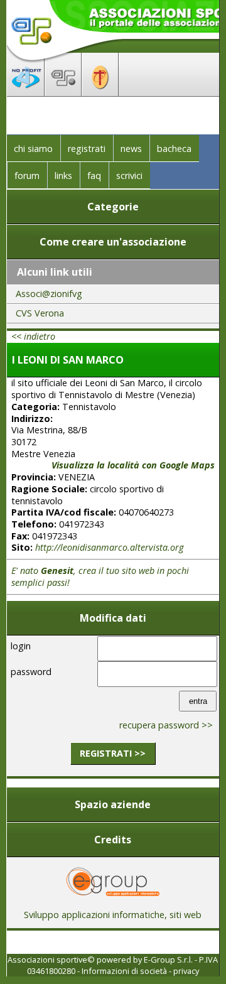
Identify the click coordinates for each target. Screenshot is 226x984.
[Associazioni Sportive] (63, 92)
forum (27, 175)
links (63, 175)
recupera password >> (166, 725)
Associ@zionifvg (49, 294)
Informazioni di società (124, 970)
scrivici (129, 175)
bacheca (174, 148)
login (21, 646)
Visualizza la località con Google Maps (133, 465)
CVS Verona (40, 313)
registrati (86, 148)
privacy (186, 970)
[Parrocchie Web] (100, 92)
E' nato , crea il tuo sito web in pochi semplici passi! (100, 576)
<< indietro (33, 336)
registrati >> (113, 753)
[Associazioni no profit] (26, 92)
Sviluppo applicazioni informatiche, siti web (113, 915)
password (31, 672)
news (131, 148)
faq (94, 175)
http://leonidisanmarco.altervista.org (109, 547)
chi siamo (33, 148)
